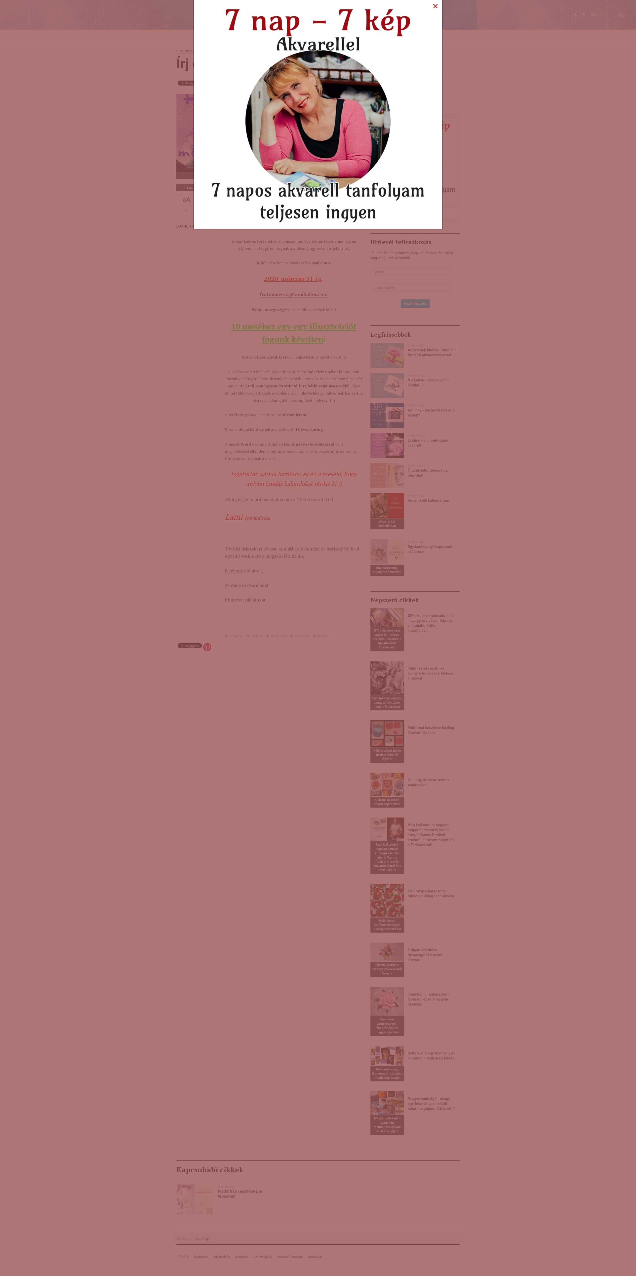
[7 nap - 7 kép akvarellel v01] (318, 113)
